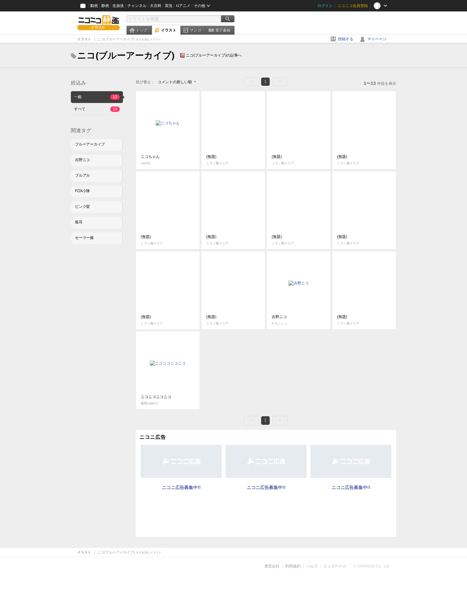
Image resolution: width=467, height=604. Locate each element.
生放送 (118, 6)
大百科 (155, 6)
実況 (169, 6)
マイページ (376, 39)
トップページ (334, 566)
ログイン (325, 6)
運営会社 (272, 566)
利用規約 (293, 566)
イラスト (168, 30)
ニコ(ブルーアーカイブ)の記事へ (214, 55)
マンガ (195, 30)
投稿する (345, 39)
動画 (94, 6)
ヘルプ (312, 566)
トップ (141, 30)
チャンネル (136, 6)
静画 (105, 6)
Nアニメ (183, 6)
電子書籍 (222, 30)
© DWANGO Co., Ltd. (372, 566)
